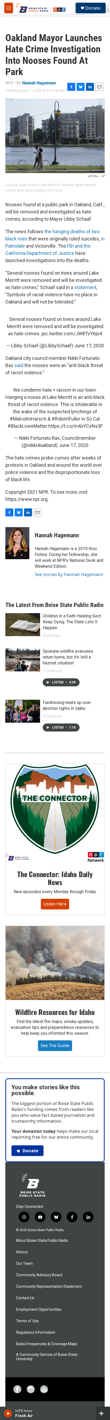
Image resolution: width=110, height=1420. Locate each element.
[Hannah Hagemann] (17, 543)
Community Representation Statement (49, 1287)
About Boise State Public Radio (42, 1241)
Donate (92, 8)
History (22, 1252)
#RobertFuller (66, 419)
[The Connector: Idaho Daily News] (55, 813)
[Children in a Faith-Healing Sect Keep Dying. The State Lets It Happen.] (22, 624)
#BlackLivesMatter (27, 426)
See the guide (55, 1045)
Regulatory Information (35, 1332)
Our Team (24, 1264)
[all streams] (103, 1413)
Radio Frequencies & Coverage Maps (46, 1344)
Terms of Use (27, 1321)
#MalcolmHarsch (28, 419)
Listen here (55, 904)
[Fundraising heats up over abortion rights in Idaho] (22, 711)
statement (85, 287)
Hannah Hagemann (39, 82)
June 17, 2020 (89, 345)
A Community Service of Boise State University (46, 1357)
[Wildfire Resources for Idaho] (55, 963)
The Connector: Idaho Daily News (55, 878)
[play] (8, 1413)
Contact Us (25, 1298)
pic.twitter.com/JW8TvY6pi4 (72, 333)
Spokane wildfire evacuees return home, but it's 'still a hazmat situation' (68, 657)
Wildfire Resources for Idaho (55, 1012)
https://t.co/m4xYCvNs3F (75, 426)
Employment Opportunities (38, 1310)
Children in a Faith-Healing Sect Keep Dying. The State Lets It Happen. (72, 621)
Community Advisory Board (39, 1275)
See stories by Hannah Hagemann (69, 574)
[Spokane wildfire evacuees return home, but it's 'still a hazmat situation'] (22, 659)
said (19, 365)
